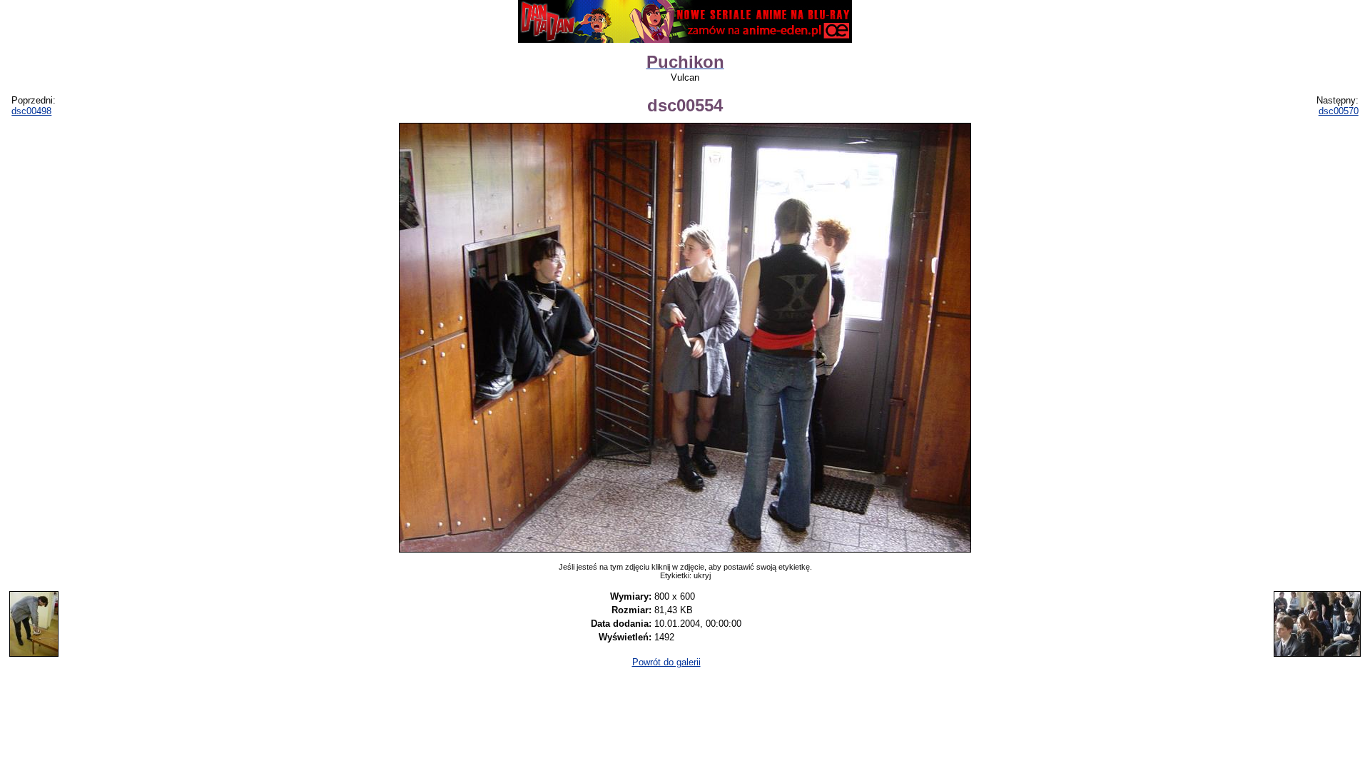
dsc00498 (31, 111)
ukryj (702, 575)
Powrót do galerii (666, 662)
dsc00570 (1339, 111)
